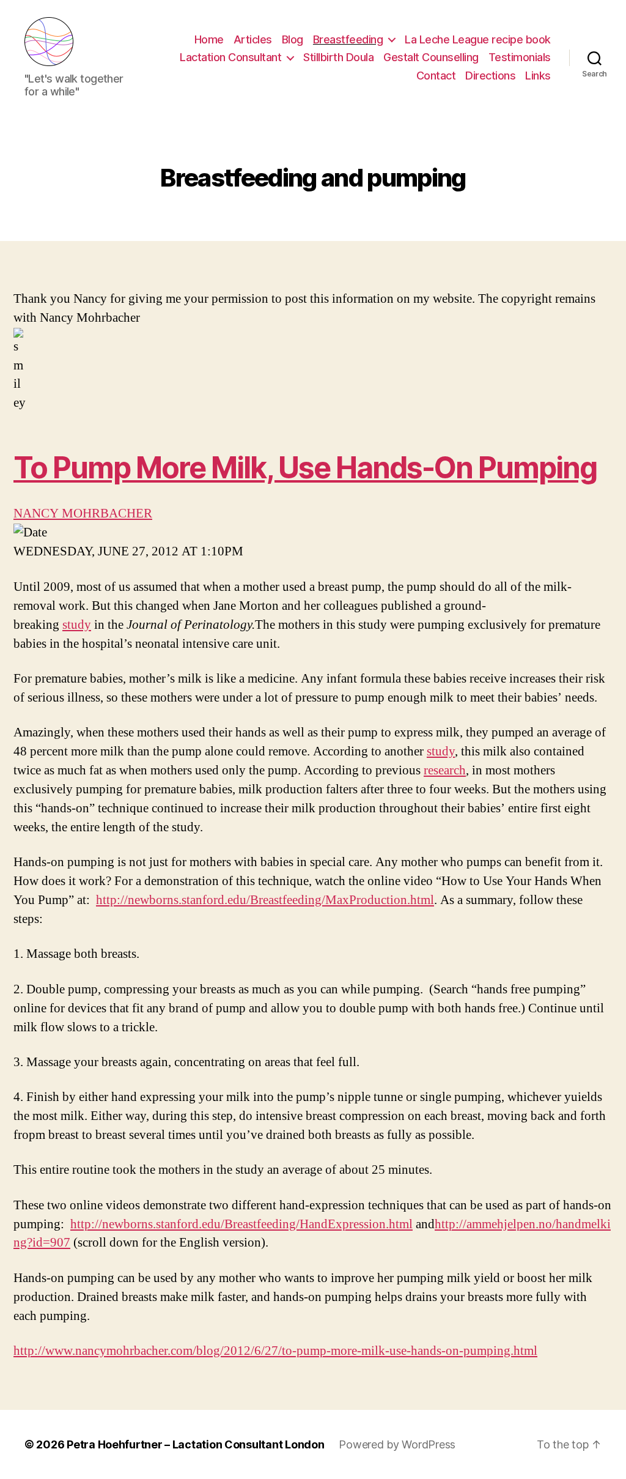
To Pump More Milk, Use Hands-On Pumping (305, 468)
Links (538, 75)
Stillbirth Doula (338, 57)
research (445, 770)
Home (209, 39)
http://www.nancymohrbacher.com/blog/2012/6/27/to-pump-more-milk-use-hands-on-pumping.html (275, 1351)
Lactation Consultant (230, 57)
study (76, 625)
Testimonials (519, 57)
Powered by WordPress (397, 1444)
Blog (292, 39)
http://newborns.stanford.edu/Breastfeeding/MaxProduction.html (265, 900)
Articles (253, 39)
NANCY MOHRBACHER (82, 513)
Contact (436, 75)
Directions (490, 75)
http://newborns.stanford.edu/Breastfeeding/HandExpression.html (241, 1224)
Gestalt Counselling (431, 57)
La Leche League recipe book (478, 39)
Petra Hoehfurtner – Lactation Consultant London (195, 1444)
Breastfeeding (348, 39)
